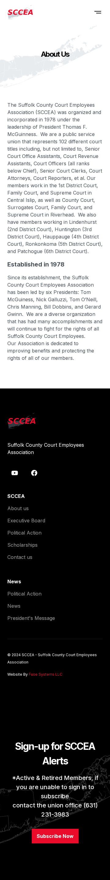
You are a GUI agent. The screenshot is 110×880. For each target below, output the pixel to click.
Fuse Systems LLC (45, 674)
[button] (98, 12)
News (13, 606)
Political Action (24, 533)
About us (18, 508)
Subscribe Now (55, 836)
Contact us (19, 557)
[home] (20, 12)
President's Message (31, 618)
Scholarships (22, 545)
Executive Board (26, 520)
